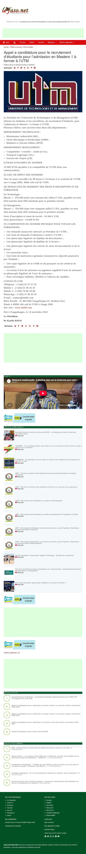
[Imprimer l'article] (35, 68)
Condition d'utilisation (53, 813)
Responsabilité (50, 815)
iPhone (52, 829)
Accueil (6, 47)
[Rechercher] (14, 43)
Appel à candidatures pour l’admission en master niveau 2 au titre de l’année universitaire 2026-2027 (46, 714)
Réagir (20, 436)
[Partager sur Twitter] (21, 68)
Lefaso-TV (10, 803)
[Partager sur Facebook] (18, 68)
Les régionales (11, 800)
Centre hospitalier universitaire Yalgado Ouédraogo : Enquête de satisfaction (44, 555)
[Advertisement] (43, 33)
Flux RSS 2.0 (49, 810)
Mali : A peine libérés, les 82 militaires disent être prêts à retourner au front (40, 748)
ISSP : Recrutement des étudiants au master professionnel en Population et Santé (46, 514)
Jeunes (9, 815)
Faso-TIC (9, 810)
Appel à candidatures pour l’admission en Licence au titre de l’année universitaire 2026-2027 (45, 723)
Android (47, 829)
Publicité (48, 803)
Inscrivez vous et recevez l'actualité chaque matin (20, 822)
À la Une (22, 42)
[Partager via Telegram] (31, 68)
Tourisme (10, 808)
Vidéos (31, 42)
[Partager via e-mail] (14, 68)
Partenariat (49, 805)
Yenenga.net (10, 813)
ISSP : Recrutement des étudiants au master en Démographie (38, 500)
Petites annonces (16, 47)
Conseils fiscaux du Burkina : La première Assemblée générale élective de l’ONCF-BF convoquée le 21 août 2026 (44, 697)
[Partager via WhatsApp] (28, 68)
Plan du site (49, 808)
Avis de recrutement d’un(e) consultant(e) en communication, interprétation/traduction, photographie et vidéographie (48, 569)
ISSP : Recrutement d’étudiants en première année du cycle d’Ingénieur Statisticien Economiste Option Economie (47, 528)
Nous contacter (49, 822)
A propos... (49, 800)
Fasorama (10, 805)
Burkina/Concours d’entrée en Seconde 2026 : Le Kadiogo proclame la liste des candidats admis (45, 433)
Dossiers (41, 42)
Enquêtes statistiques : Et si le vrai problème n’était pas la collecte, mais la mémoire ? (45, 773)
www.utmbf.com (23, 307)
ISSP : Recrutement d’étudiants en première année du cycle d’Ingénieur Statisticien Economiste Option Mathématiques (47, 542)
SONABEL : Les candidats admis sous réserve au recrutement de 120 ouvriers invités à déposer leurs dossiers (48, 446)
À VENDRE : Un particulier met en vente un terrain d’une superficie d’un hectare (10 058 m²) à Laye (47, 460)
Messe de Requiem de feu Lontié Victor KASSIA (30, 731)
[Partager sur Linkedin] (24, 68)
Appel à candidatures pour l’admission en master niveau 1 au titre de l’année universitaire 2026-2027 (46, 706)
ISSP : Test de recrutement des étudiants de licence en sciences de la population (46, 487)
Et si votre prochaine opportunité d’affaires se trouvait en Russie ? (40, 583)
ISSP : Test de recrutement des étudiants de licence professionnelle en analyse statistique (45, 474)
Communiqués (28, 47)
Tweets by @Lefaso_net (12, 653)
